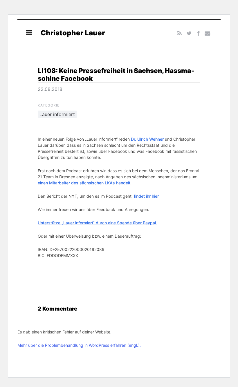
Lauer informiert (57, 114)
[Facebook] (198, 33)
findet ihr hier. (147, 196)
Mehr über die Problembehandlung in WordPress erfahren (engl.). (79, 345)
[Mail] (207, 33)
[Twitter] (189, 33)
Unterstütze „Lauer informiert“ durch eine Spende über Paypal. (97, 222)
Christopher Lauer (73, 33)
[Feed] (180, 33)
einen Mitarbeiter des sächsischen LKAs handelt (84, 182)
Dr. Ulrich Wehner (147, 139)
